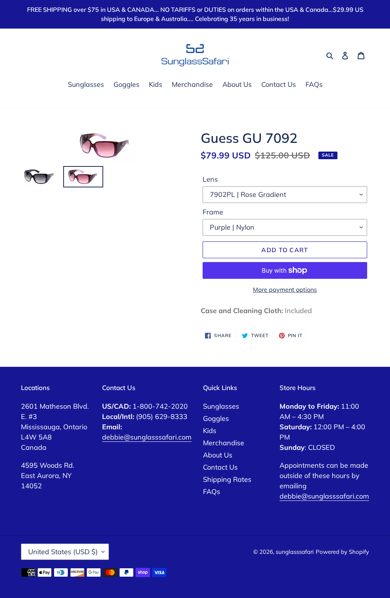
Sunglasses (221, 406)
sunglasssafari (295, 551)
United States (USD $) (63, 551)
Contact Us (220, 467)
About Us (217, 455)
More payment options (285, 289)
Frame (213, 212)
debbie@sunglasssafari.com (147, 437)
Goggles (216, 418)
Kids (209, 430)
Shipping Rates (227, 479)
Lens (210, 179)
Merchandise (223, 442)
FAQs (211, 491)
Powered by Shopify (342, 551)
